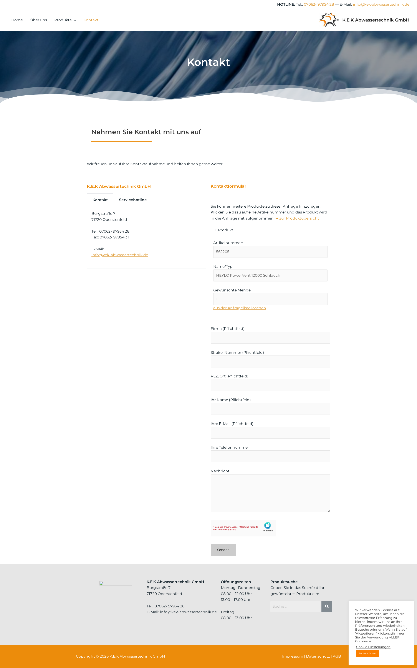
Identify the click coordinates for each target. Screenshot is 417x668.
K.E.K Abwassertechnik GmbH (375, 20)
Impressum (292, 656)
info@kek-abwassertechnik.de (119, 255)
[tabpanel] (146, 237)
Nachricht (220, 471)
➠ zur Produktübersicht (297, 218)
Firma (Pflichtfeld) (228, 328)
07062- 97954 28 (319, 4)
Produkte (63, 20)
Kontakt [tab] (100, 200)
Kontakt (90, 20)
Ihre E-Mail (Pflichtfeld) (232, 424)
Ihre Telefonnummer (230, 447)
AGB (337, 656)
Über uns (38, 20)
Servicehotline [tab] (133, 200)
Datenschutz (318, 656)
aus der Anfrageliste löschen (239, 308)
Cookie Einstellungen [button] (373, 647)
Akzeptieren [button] (367, 653)
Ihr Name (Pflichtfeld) (231, 400)
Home (17, 20)
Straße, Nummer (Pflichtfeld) (237, 352)
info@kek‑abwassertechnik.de (381, 4)
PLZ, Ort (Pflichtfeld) (229, 376)
